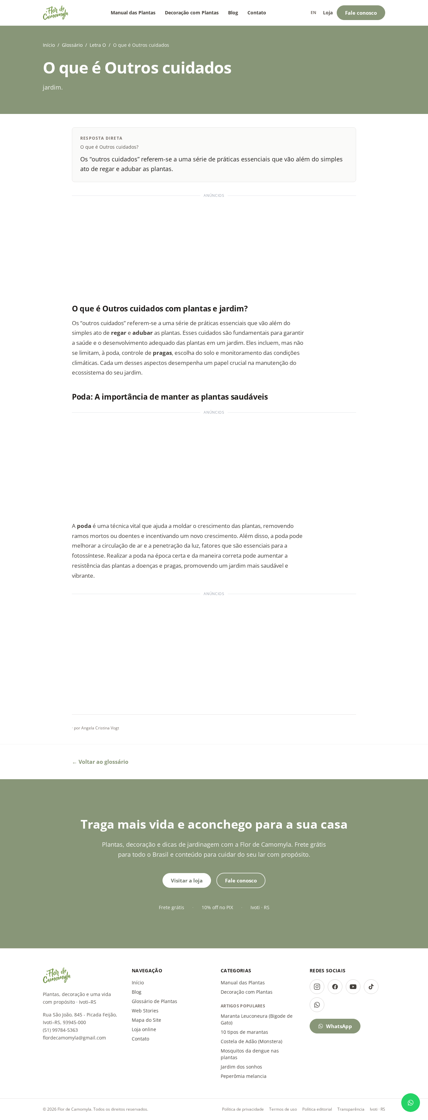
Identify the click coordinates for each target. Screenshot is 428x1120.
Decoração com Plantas (192, 12)
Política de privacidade (243, 1109)
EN (313, 12)
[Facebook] (335, 986)
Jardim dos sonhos (241, 1067)
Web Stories (145, 1010)
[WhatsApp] (317, 1004)
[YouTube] (353, 986)
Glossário (72, 45)
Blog (233, 12)
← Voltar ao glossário (100, 761)
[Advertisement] (214, 246)
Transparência (350, 1109)
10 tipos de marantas (244, 1032)
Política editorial (317, 1109)
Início (49, 45)
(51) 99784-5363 (60, 1030)
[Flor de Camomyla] (56, 12)
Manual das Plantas (133, 12)
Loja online (144, 1029)
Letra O (98, 45)
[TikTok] (371, 986)
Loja (328, 12)
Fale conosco (361, 12)
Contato (256, 12)
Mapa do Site (146, 1020)
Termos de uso (283, 1109)
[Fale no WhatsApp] (410, 1102)
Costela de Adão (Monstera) (251, 1041)
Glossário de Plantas (154, 1001)
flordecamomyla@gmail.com (74, 1037)
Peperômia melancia (243, 1076)
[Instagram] (317, 986)
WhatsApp (339, 1026)
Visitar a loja (187, 880)
